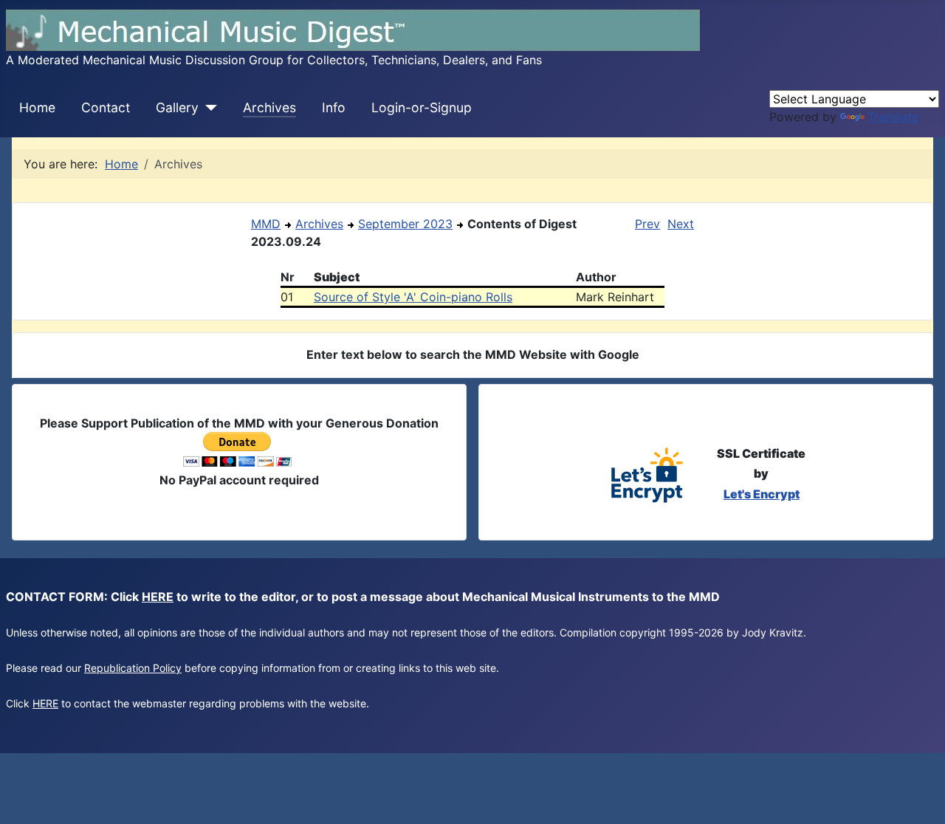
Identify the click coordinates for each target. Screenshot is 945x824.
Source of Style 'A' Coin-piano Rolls (413, 296)
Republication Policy (133, 668)
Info (334, 107)
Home (37, 107)
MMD (266, 223)
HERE (157, 596)
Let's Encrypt (762, 494)
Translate (892, 116)
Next (680, 223)
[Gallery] (208, 107)
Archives (269, 107)
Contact (105, 107)
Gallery (177, 107)
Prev (647, 223)
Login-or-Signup (421, 107)
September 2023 (405, 223)
